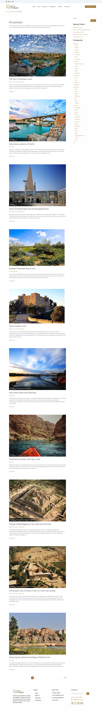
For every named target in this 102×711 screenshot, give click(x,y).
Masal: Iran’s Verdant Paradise (80, 34)
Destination (76, 87)
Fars (76, 98)
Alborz (76, 91)
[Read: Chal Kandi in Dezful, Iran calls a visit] (37, 435)
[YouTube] (12, 1)
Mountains (77, 73)
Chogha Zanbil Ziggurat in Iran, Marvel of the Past (30, 524)
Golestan (77, 103)
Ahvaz (76, 89)
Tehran (76, 138)
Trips (38, 6)
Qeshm (76, 131)
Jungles (76, 68)
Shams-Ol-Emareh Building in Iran (81, 29)
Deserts (77, 61)
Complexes (77, 59)
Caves (76, 56)
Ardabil (76, 93)
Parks (16, 271)
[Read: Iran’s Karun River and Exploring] (37, 369)
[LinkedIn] (10, 1)
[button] (90, 6)
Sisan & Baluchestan (80, 135)
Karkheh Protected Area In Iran (22, 268)
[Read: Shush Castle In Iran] (37, 306)
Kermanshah (78, 117)
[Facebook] (6, 1)
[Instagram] (8, 1)
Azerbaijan (77, 96)
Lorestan (77, 121)
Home (33, 6)
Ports (76, 80)
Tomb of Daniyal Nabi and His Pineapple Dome (29, 209)
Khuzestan (21, 82)
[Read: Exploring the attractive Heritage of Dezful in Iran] (37, 633)
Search (75, 18)
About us (60, 6)
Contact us (67, 6)
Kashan (76, 112)
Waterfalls (77, 84)
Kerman (76, 114)
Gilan (76, 100)
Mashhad (77, 124)
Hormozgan (77, 107)
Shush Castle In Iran (17, 326)
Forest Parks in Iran (78, 37)
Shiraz (76, 133)
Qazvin (76, 128)
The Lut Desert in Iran (78, 32)
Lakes (76, 71)
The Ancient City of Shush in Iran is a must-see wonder (32, 591)
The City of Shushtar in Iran (20, 79)
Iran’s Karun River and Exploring (22, 393)
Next (65, 677)
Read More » (12, 91)
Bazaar (76, 45)
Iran (74, 142)
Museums (77, 75)
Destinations (53, 6)
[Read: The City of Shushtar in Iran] (37, 55)
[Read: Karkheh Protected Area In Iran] (37, 247)
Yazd (76, 140)
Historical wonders (13, 82)
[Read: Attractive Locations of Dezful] (37, 120)
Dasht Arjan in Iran (77, 27)
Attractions (44, 6)
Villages (76, 82)
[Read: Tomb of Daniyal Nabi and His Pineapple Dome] (37, 185)
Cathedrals (77, 54)
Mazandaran (78, 126)
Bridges (76, 50)
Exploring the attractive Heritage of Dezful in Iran (29, 657)
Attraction (75, 43)
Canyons (77, 52)
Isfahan (76, 110)
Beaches (77, 47)
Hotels (76, 66)
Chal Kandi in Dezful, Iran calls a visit (24, 459)
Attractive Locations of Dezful (21, 144)
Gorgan (76, 105)
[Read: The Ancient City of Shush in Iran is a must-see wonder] (37, 567)
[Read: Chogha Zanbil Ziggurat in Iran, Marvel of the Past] (37, 500)
